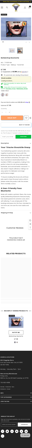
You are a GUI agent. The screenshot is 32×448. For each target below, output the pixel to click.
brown (17, 342)
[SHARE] (29, 118)
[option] (16, 29)
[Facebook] (2, 431)
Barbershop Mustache (16, 336)
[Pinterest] (12, 431)
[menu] (2, 7)
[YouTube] (26, 431)
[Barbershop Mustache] (16, 322)
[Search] (7, 7)
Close (30, 1)
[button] (26, 42)
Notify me (16, 332)
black (15, 342)
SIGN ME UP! (24, 424)
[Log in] (25, 7)
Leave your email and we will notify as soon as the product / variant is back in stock (15, 132)
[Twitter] (2, 436)
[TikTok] (16, 431)
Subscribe (23, 136)
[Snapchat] (21, 431)
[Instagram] (7, 431)
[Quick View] (21, 319)
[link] (26, 118)
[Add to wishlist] (21, 316)
